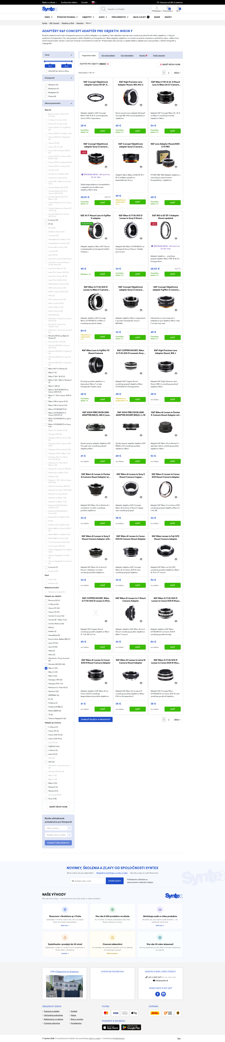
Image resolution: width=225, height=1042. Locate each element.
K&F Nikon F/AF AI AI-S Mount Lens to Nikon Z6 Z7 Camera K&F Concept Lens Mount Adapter (165, 83)
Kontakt (84, 2)
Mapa (73, 1015)
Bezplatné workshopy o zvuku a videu (112, 873)
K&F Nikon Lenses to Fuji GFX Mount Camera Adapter (165, 537)
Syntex (44, 23)
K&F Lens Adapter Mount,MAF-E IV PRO (165, 145)
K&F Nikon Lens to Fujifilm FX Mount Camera (95, 351)
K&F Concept (54, 23)
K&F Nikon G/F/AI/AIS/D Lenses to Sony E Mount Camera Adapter (130, 217)
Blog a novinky (77, 1019)
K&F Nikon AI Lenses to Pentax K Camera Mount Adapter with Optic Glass (165, 413)
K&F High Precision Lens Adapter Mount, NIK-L (165, 351)
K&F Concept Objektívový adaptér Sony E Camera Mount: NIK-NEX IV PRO (96, 145)
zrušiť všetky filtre (58, 806)
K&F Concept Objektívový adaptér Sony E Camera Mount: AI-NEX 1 (130, 288)
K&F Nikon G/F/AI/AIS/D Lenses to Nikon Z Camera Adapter (95, 288)
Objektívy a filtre (68, 23)
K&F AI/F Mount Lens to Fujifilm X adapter (96, 217)
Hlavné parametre (52, 103)
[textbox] (53, 828)
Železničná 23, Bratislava (67, 971)
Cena (47, 54)
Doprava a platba (51, 1011)
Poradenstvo (76, 1023)
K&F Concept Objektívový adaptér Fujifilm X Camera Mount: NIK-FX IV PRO (165, 288)
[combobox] (58, 828)
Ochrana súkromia (52, 1023)
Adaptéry (80, 23)
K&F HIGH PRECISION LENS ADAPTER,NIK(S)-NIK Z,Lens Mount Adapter (95, 413)
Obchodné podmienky (53, 1015)
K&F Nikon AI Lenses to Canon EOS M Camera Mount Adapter (131, 537)
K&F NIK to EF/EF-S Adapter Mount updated (165, 217)
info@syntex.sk (161, 980)
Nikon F (102, 64)
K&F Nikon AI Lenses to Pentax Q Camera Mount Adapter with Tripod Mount (96, 475)
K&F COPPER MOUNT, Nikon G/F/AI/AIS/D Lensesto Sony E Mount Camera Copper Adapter (130, 351)
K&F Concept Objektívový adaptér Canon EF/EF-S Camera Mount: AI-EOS (96, 83)
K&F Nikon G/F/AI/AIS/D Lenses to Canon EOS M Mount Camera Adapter (165, 661)
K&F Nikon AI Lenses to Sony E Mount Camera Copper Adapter (131, 475)
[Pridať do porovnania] (106, 104)
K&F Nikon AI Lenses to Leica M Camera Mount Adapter (130, 661)
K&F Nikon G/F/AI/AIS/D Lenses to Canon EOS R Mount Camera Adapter (165, 599)
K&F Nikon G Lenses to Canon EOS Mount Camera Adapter (166, 475)
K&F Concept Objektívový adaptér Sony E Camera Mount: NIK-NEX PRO (130, 145)
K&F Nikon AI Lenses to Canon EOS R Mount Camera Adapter (95, 661)
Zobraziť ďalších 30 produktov (95, 719)
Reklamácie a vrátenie (53, 1019)
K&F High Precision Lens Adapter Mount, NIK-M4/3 (130, 83)
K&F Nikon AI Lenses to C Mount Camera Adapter (131, 599)
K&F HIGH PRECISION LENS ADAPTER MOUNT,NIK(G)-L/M (130, 413)
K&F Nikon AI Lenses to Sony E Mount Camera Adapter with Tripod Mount (96, 537)
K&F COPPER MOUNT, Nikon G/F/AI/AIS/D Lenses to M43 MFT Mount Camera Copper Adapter (96, 599)
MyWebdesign (118, 1038)
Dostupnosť (49, 77)
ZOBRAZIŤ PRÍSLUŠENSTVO (58, 843)
